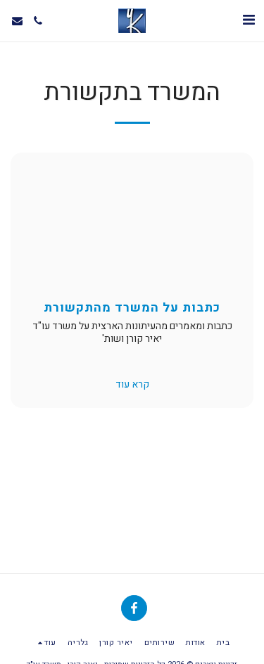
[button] (248, 20)
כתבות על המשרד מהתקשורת (132, 308)
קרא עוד (132, 384)
